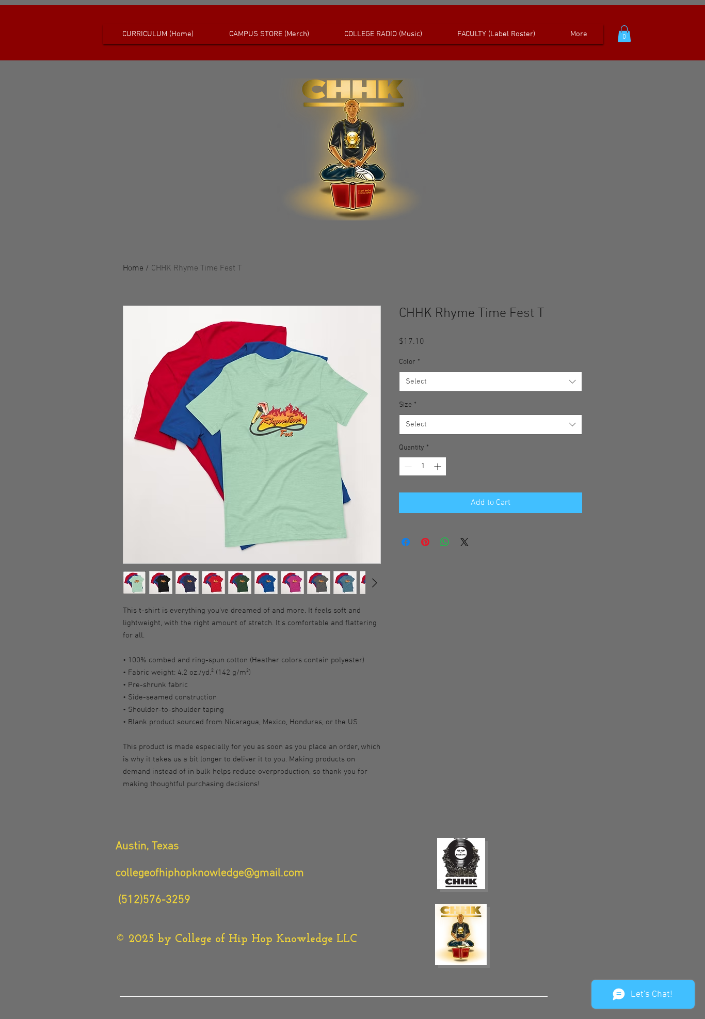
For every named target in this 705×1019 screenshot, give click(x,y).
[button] (624, 33)
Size (407, 405)
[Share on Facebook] (405, 542)
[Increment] (438, 466)
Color (409, 362)
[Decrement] (406, 466)
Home (133, 268)
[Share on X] (464, 542)
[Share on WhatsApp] (445, 542)
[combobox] (490, 382)
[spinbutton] (422, 466)
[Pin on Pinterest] (425, 542)
